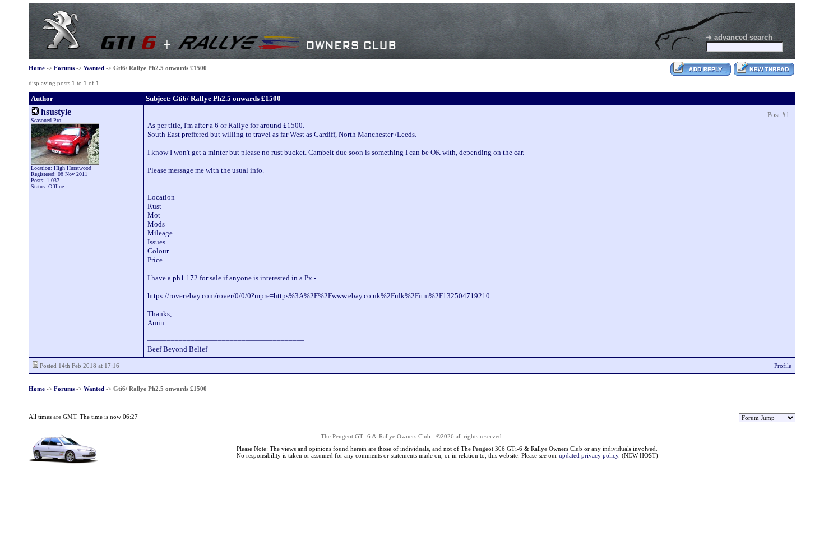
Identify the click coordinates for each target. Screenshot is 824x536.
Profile (782, 365)
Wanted (94, 67)
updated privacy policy (588, 455)
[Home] (61, 47)
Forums (64, 67)
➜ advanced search (739, 37)
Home (37, 67)
